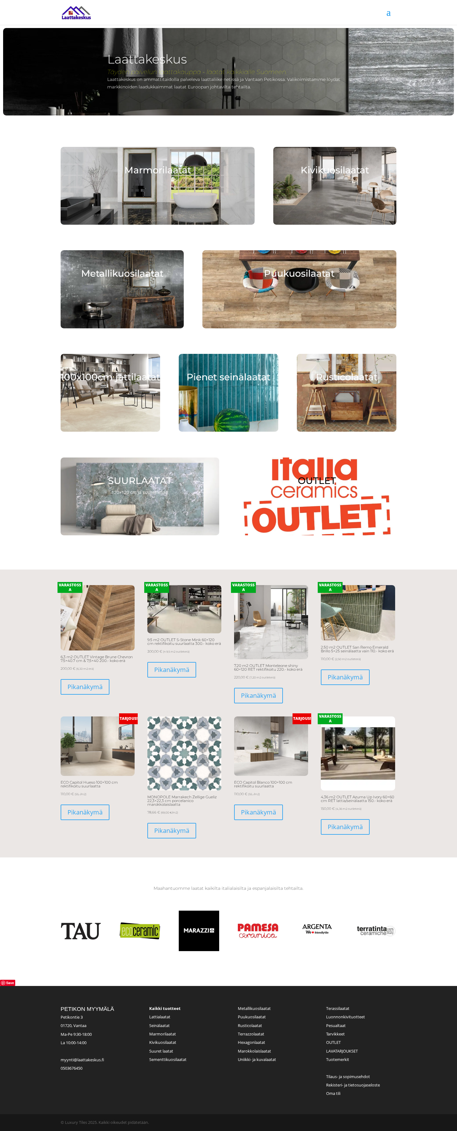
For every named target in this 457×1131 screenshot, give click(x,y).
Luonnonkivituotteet (345, 1017)
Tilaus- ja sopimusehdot (348, 1076)
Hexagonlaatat (251, 1042)
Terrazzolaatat (251, 1034)
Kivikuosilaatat (162, 1042)
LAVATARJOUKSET (342, 1051)
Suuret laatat (161, 1051)
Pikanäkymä (85, 687)
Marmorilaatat (162, 1034)
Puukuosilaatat (252, 1017)
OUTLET (333, 1042)
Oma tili (333, 1093)
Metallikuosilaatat (254, 1008)
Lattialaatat (159, 1017)
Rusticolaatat (250, 1025)
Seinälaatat (159, 1025)
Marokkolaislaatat (254, 1051)
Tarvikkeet (335, 1034)
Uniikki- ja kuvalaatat (257, 1059)
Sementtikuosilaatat (168, 1059)
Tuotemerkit (337, 1059)
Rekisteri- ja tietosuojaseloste (353, 1085)
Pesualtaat (336, 1025)
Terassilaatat (337, 1008)
